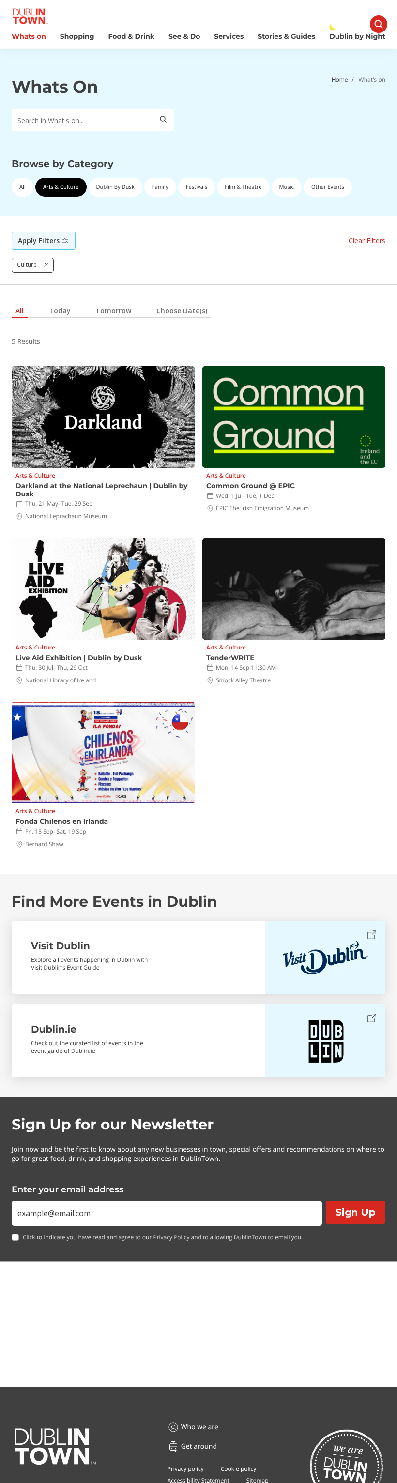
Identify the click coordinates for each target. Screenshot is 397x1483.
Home (340, 80)
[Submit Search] (163, 120)
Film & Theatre (243, 187)
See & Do (184, 36)
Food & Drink (131, 36)
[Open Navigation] (378, 24)
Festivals (197, 187)
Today (60, 310)
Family (160, 187)
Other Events (327, 187)
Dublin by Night (357, 36)
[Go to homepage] (55, 1447)
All (22, 187)
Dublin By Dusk (115, 187)
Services (229, 36)
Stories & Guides (286, 36)
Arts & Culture (61, 187)
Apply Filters (39, 240)
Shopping (77, 36)
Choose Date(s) (181, 310)
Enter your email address (67, 1189)
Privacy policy (186, 1469)
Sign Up (356, 1212)
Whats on (29, 36)
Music (286, 187)
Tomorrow (113, 310)
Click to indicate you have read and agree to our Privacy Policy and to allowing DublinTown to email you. (163, 1237)
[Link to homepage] (30, 16)
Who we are (199, 1427)
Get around (199, 1446)
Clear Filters (367, 240)
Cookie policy (239, 1469)
